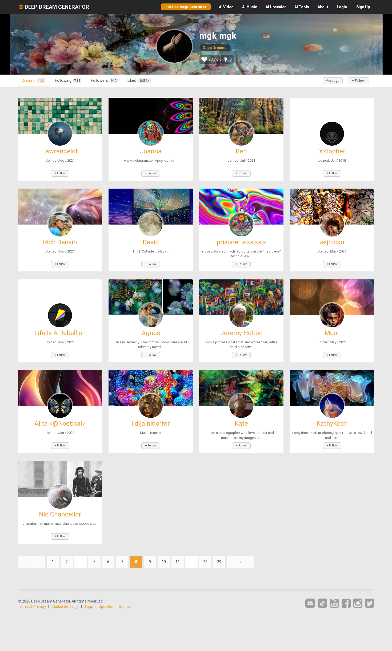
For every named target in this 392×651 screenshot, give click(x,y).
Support (126, 606)
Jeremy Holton (241, 333)
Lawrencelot (60, 151)
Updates (106, 606)
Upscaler (276, 7)
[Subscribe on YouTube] (334, 603)
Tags (88, 606)
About (323, 7)
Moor (332, 333)
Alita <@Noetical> (60, 423)
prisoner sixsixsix (241, 242)
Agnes (151, 333)
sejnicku (332, 242)
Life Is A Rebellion (60, 333)
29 (219, 562)
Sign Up (363, 7)
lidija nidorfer (150, 423)
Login (342, 7)
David (151, 242)
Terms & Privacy (32, 606)
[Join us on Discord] (310, 603)
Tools (301, 7)
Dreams (33, 80)
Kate (241, 423)
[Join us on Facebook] (346, 603)
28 (205, 562)
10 (164, 562)
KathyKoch (332, 423)
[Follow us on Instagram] (357, 603)
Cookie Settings (65, 606)
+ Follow (358, 81)
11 (177, 562)
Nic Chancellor (60, 514)
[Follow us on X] (369, 603)
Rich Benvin (60, 242)
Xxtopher (332, 151)
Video (226, 7)
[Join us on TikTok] (322, 603)
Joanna (151, 151)
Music (249, 7)
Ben (241, 151)
